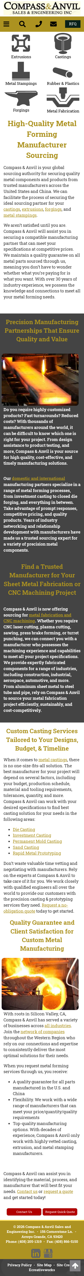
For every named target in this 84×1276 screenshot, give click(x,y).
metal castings (52, 759)
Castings (63, 56)
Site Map (44, 1265)
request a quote (58, 1191)
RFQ (73, 23)
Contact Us (24, 1212)
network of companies (43, 1031)
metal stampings (20, 215)
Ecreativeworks (42, 1269)
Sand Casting (26, 847)
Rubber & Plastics (63, 83)
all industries (58, 1025)
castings (12, 209)
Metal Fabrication (63, 111)
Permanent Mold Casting (37, 841)
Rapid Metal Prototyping (37, 853)
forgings (53, 209)
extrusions (32, 209)
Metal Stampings (21, 83)
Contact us (27, 1191)
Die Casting (24, 829)
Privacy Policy (19, 1265)
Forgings (21, 110)
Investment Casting (32, 835)
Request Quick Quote (60, 1212)
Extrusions (21, 56)
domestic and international (38, 478)
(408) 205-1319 (30, 1241)
